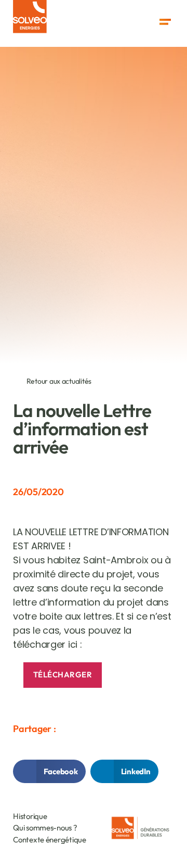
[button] (165, 22)
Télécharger (62, 674)
